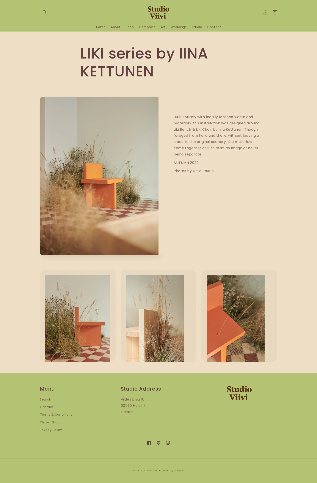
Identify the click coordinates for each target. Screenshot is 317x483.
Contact (46, 407)
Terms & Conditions (56, 414)
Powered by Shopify (171, 470)
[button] (44, 12)
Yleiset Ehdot (50, 422)
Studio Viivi (151, 470)
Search (45, 399)
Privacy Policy (51, 430)
